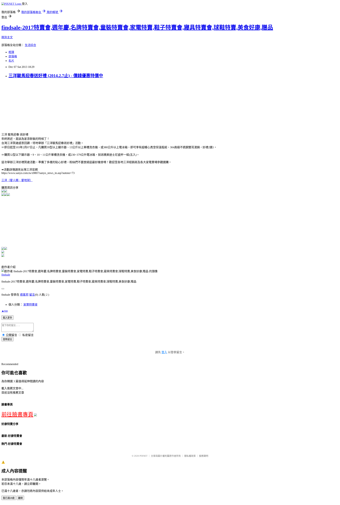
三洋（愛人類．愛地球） (17, 180)
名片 (11, 60)
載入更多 (7, 317)
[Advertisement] (31, 106)
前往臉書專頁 (17, 414)
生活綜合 (30, 45)
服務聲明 (203, 456)
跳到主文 (7, 37)
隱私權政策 (190, 456)
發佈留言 (7, 339)
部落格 (12, 56)
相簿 (11, 52)
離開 (20, 498)
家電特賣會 (30, 304)
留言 (32, 294)
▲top (4, 310)
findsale (5, 274)
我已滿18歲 (9, 498)
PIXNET (144, 456)
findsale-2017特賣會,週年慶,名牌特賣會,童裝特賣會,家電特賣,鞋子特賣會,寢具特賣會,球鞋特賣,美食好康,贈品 (137, 27)
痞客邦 (24, 294)
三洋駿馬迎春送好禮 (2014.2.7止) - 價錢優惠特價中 (55, 75)
